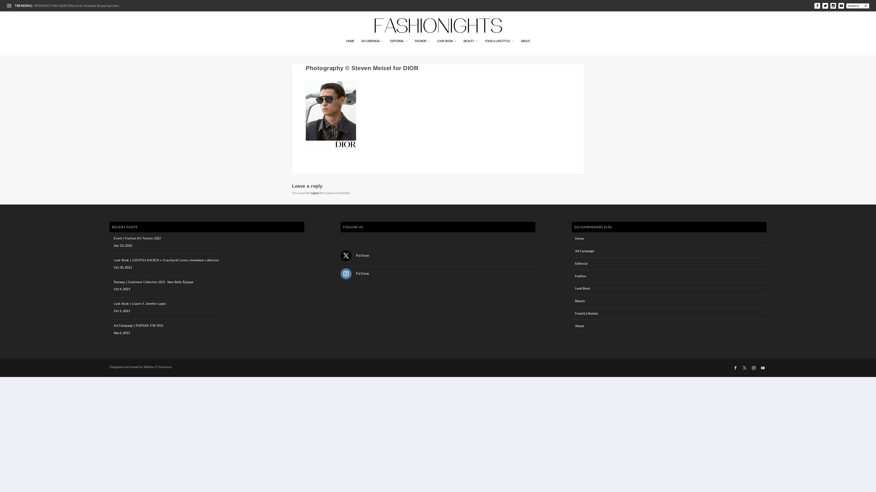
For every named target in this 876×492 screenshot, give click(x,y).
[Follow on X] (346, 255)
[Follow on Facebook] (735, 368)
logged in (316, 193)
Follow (362, 255)
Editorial (397, 41)
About (525, 41)
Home (350, 41)
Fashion (420, 41)
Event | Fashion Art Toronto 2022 (137, 238)
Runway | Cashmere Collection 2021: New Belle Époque (153, 282)
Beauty (469, 41)
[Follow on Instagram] (346, 273)
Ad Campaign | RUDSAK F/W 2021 (139, 325)
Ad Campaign (370, 41)
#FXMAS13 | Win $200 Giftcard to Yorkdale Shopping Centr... (77, 6)
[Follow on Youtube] (762, 368)
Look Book (445, 41)
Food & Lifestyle (497, 41)
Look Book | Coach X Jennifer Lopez (140, 303)
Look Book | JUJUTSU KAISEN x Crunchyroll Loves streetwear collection (166, 260)
